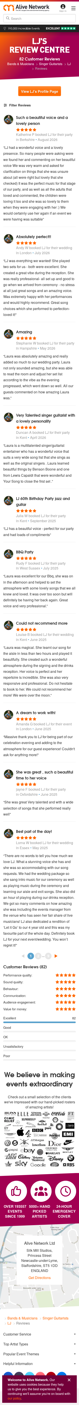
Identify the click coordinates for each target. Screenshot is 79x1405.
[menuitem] (39, 1334)
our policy (14, 1398)
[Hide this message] (69, 1380)
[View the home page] (26, 8)
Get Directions (40, 1277)
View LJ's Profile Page (39, 91)
